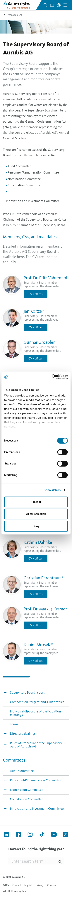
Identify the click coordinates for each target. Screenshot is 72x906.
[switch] (62, 452)
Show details (52, 490)
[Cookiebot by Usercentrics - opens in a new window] (52, 376)
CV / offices (35, 294)
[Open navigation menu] (65, 5)
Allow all (36, 501)
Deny (36, 526)
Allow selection (36, 513)
